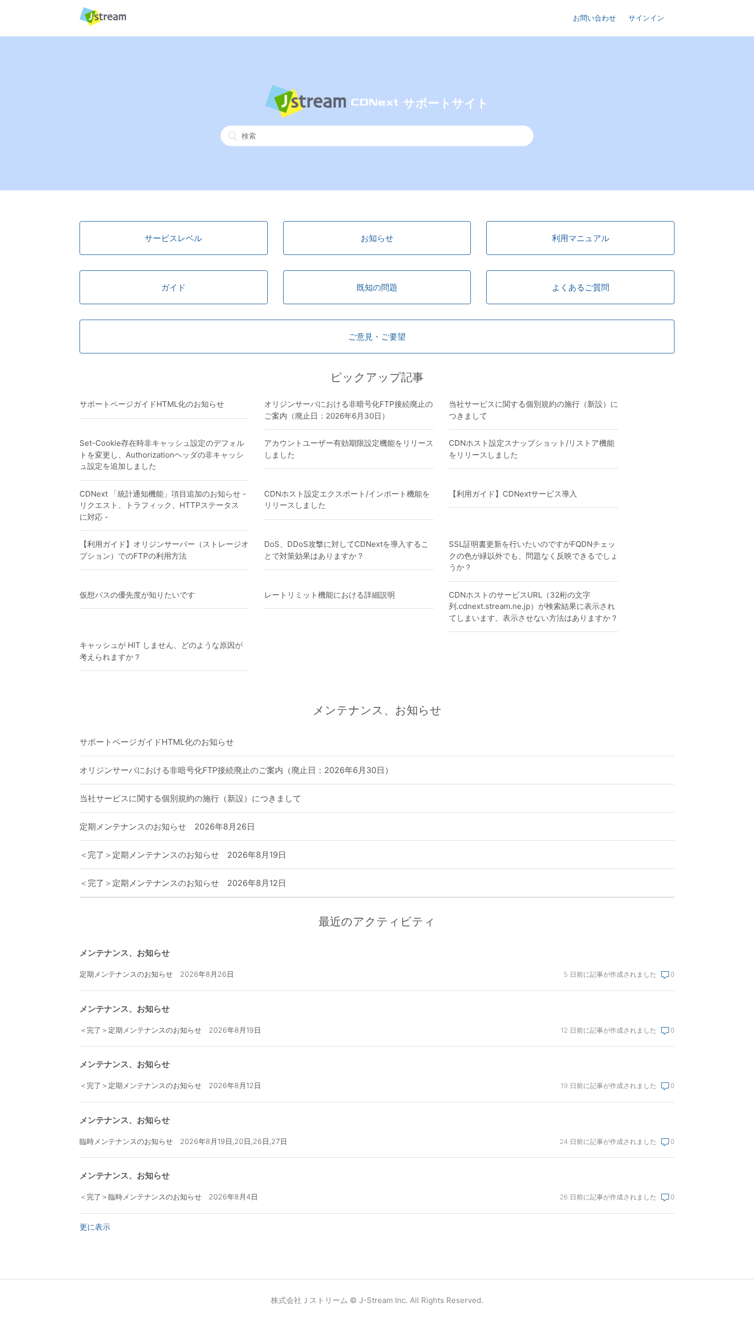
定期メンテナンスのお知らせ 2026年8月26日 (167, 826)
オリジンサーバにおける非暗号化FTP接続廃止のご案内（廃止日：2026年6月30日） (348, 410)
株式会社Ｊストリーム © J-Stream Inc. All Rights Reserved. (377, 1300)
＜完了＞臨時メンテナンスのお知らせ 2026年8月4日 (169, 1196)
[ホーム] (103, 23)
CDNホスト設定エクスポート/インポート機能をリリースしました (347, 499)
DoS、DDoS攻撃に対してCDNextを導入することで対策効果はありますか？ (346, 550)
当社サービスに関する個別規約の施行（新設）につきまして (533, 410)
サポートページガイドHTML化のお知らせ (152, 404)
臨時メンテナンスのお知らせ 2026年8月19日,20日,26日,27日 (183, 1141)
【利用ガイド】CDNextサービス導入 (513, 494)
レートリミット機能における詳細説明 (329, 595)
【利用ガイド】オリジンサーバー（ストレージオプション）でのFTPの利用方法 (164, 550)
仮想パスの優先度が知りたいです (137, 595)
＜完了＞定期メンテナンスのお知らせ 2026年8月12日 (183, 883)
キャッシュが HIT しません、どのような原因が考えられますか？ (161, 651)
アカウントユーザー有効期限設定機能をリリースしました (348, 449)
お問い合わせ (594, 17)
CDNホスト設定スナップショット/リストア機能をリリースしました (531, 449)
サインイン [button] (646, 17)
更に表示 (95, 1227)
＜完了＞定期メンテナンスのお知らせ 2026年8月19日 (183, 855)
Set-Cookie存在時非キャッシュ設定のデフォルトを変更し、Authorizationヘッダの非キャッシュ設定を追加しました (162, 454)
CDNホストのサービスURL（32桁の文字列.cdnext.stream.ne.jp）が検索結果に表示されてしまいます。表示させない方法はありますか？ (533, 606)
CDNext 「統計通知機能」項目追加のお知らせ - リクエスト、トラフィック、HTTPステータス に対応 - (163, 505)
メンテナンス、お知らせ (125, 953)
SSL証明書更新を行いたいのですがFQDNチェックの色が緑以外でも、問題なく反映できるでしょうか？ (533, 555)
